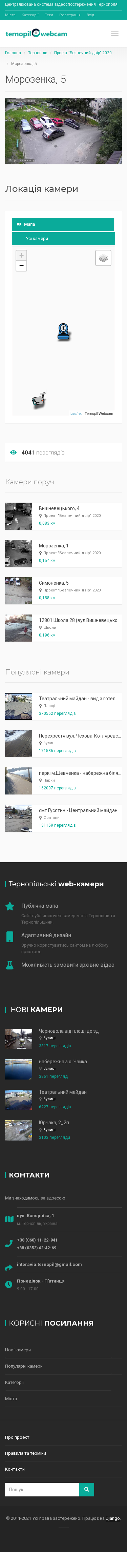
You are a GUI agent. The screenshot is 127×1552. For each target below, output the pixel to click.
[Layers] (103, 257)
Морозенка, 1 (54, 545)
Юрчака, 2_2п (54, 1122)
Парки (49, 780)
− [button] (21, 265)
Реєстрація (70, 15)
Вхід (90, 15)
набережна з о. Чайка (63, 1061)
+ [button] (21, 255)
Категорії (30, 15)
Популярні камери (24, 1366)
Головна (13, 53)
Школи (49, 627)
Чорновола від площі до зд (69, 1031)
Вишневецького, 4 (59, 508)
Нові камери (18, 1349)
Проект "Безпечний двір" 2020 (83, 53)
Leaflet (76, 413)
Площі (49, 706)
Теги (49, 15)
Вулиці (49, 743)
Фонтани (51, 817)
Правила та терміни (25, 1453)
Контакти (15, 1469)
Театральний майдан (63, 1092)
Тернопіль (37, 53)
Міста (10, 15)
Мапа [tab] (29, 224)
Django (113, 1518)
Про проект (17, 1437)
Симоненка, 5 (54, 583)
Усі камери (37, 238)
